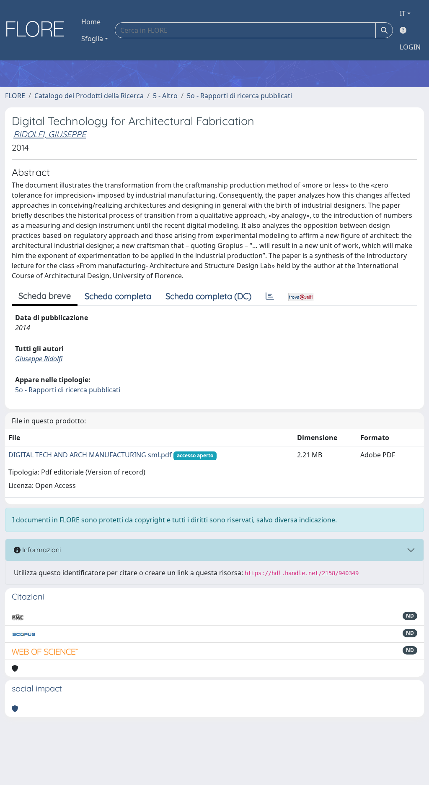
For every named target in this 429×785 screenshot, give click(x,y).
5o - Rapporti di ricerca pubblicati (239, 95)
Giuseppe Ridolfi (38, 358)
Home (91, 21)
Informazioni (41, 549)
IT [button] (403, 13)
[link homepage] (38, 30)
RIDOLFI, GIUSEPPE (49, 134)
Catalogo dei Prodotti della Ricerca (89, 95)
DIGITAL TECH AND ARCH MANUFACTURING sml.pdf (90, 454)
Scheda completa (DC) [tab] (208, 296)
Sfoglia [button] (92, 38)
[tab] (269, 296)
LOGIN (410, 47)
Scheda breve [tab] (44, 295)
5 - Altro (165, 95)
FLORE (15, 95)
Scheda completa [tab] (118, 296)
